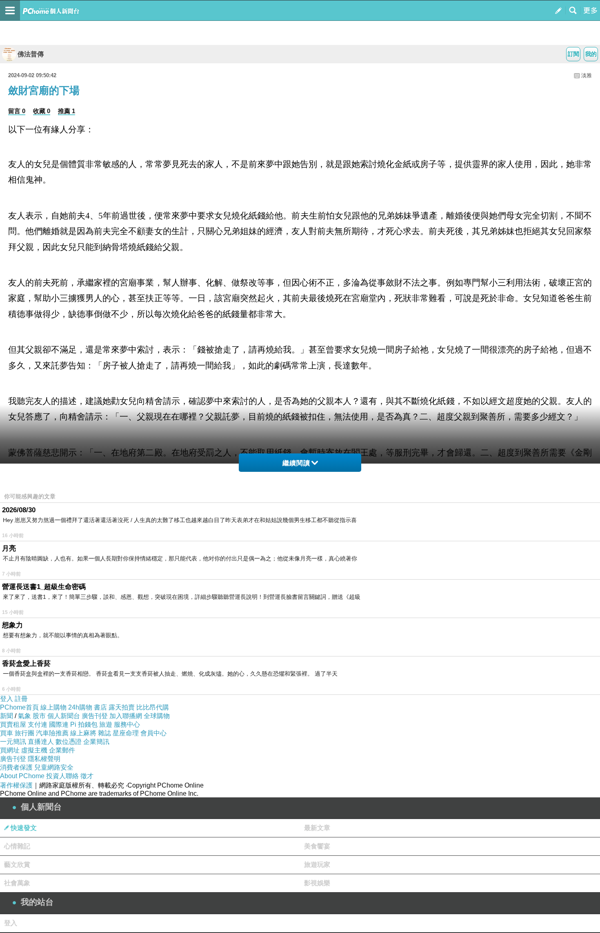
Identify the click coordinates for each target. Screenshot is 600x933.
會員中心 (153, 733)
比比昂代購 (152, 707)
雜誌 (104, 733)
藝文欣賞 (17, 864)
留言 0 (16, 110)
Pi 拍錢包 (84, 724)
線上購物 (53, 707)
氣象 (24, 715)
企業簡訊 (96, 741)
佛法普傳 (31, 54)
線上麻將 (83, 733)
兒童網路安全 (53, 767)
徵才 (86, 775)
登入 (6, 698)
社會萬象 (17, 882)
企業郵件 (62, 750)
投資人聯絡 (62, 775)
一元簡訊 (13, 741)
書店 (100, 707)
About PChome (22, 775)
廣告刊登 (95, 715)
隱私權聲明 (44, 758)
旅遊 (105, 724)
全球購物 (157, 715)
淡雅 (586, 75)
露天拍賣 (122, 707)
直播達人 (41, 741)
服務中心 (127, 724)
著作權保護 (16, 785)
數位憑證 (69, 741)
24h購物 (80, 707)
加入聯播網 (125, 715)
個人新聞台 (63, 715)
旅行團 (24, 733)
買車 (6, 733)
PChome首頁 (19, 707)
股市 (39, 715)
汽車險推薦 (52, 733)
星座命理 (126, 733)
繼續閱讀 (296, 463)
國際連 (59, 724)
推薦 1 (66, 110)
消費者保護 (16, 767)
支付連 (37, 724)
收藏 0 (41, 110)
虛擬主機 (34, 750)
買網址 (10, 750)
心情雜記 (17, 846)
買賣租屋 (13, 724)
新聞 (6, 715)
